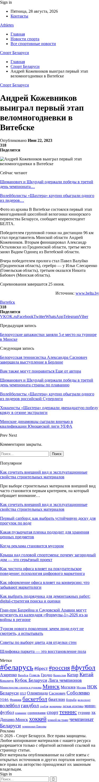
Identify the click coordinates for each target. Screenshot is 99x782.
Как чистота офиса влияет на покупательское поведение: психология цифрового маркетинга (42, 571)
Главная (18, 34)
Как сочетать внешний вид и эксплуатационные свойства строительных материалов (43, 474)
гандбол (30, 705)
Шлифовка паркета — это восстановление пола (43, 651)
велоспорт (84, 699)
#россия (59, 667)
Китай (86, 674)
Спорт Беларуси (14, 52)
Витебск (7, 302)
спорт (52, 712)
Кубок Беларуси (31, 680)
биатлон (56, 699)
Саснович (57, 693)
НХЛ (23, 693)
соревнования (36, 713)
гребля (44, 706)
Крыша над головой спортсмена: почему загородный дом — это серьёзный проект (48, 557)
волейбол (10, 705)
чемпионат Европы (34, 726)
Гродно (46, 675)
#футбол (83, 667)
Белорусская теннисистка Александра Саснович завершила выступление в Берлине (43, 359)
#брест (41, 668)
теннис (68, 712)
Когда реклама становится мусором (32, 546)
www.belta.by (87, 293)
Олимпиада (37, 693)
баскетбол (34, 699)
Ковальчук (7, 680)
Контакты (19, 16)
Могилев (68, 687)
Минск (51, 686)
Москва (81, 687)
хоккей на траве (58, 720)
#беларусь (16, 667)
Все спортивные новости (33, 43)
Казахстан (59, 675)
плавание (20, 712)
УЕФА (4, 700)
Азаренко (8, 674)
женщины (55, 706)
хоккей (37, 718)
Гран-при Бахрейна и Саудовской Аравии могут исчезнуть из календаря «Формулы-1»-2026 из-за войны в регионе (44, 615)
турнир (84, 712)
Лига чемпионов (65, 680)
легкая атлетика (73, 706)
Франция (15, 699)
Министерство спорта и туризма (20, 687)
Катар (72, 674)
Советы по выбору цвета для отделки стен (38, 642)
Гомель (34, 675)
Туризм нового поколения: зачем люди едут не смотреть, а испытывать (42, 631)
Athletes (7, 25)
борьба (71, 700)
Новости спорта (25, 39)
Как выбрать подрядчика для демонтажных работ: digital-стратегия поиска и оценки (45, 598)
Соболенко (78, 693)
